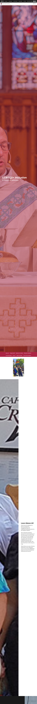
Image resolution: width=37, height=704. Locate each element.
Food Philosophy (9, 355)
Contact (24, 1)
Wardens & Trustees (19, 353)
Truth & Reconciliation (27, 355)
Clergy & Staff (12, 353)
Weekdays (10, 1)
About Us (7, 353)
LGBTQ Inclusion (19, 355)
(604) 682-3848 (29, 1)
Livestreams (15, 1)
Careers (14, 355)
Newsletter (20, 1)
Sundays (6, 1)
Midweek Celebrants (27, 353)
